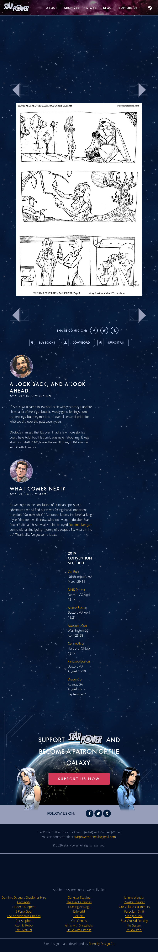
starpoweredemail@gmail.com (95, 837)
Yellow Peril (134, 930)
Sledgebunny (134, 916)
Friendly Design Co (101, 944)
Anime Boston (77, 607)
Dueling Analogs (79, 907)
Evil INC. (79, 916)
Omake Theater (134, 902)
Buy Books (47, 343)
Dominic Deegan (80, 525)
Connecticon (76, 643)
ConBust (73, 572)
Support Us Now (79, 778)
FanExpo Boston (79, 661)
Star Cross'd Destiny (134, 921)
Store (91, 8)
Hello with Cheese (79, 930)
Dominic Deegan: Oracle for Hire (24, 897)
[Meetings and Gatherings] (79, 295)
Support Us (128, 8)
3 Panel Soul (23, 911)
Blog (107, 8)
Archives (72, 8)
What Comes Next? (38, 488)
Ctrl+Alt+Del (23, 930)
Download (81, 343)
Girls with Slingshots (79, 925)
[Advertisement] (79, 46)
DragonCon (75, 679)
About (51, 8)
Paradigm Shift (134, 911)
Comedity (23, 902)
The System (134, 925)
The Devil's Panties (79, 902)
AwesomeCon (77, 625)
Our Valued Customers (134, 907)
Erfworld (79, 911)
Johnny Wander (134, 897)
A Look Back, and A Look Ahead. (48, 387)
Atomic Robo (24, 925)
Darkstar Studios (79, 897)
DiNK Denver (76, 590)
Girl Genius (79, 921)
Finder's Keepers (23, 907)
